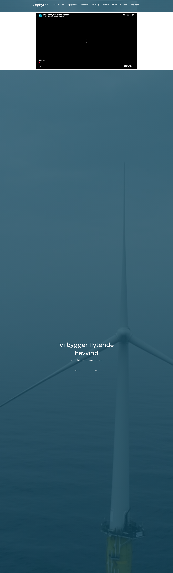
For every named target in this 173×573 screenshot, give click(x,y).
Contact (123, 5)
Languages (134, 5)
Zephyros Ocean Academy (78, 5)
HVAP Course (58, 5)
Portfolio (105, 5)
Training (95, 5)
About (114, 5)
